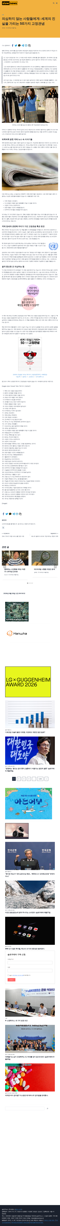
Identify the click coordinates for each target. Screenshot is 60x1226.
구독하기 (11, 979)
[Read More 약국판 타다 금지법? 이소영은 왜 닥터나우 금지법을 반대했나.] (30, 1077)
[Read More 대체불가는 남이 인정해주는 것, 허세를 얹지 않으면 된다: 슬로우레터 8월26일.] (30, 1039)
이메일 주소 (11, 959)
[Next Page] (46, 779)
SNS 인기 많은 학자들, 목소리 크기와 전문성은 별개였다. (25, 949)
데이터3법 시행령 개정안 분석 (44, 569)
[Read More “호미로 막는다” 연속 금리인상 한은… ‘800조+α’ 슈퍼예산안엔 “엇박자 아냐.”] (30, 856)
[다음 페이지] (55, 566)
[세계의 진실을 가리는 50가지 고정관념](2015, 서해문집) (30, 374)
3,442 (40, 779)
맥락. (16, 1093)
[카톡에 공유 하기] (19, 45)
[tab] (27, 583)
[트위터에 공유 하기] (16, 45)
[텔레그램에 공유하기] (22, 45)
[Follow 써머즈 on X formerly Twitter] (3, 527)
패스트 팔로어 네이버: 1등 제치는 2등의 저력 (44, 535)
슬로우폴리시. (8, 730)
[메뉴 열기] (56, 3)
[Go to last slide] (4, 566)
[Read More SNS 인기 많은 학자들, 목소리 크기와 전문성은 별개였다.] (30, 931)
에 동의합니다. (20, 975)
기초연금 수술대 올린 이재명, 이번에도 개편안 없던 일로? (25, 732)
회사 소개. (18, 1209)
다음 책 (18, 377)
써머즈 (3, 28)
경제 (13, 1093)
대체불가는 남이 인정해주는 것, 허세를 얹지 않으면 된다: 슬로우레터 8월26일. (29, 1058)
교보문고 (31, 377)
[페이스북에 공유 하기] (12, 45)
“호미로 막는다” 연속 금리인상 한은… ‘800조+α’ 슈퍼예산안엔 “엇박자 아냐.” (30, 875)
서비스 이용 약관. (49, 1220)
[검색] (47, 1108)
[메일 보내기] (26, 45)
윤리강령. (26, 1222)
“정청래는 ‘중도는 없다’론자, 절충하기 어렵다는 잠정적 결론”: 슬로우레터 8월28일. (29, 770)
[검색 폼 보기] (53, 3)
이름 (9, 967)
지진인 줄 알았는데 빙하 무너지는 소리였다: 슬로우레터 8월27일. (28, 912)
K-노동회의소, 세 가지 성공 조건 (16, 1021)
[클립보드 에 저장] (29, 45)
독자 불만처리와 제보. (36, 1222)
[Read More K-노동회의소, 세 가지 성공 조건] (30, 1003)
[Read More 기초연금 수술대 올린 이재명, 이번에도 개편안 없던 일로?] (30, 714)
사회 (3, 14)
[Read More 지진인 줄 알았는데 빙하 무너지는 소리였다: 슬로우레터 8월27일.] (30, 895)
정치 (6, 766)
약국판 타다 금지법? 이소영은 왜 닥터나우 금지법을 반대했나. (26, 1095)
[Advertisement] (30, 654)
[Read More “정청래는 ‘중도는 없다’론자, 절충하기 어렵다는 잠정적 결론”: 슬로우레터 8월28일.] (30, 751)
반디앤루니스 (40, 377)
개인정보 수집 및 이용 (18, 975)
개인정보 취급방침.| (17, 1222)
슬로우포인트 (8, 946)
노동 (6, 1018)
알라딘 (24, 377)
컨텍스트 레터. (11, 766)
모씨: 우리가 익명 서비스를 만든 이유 (13, 535)
